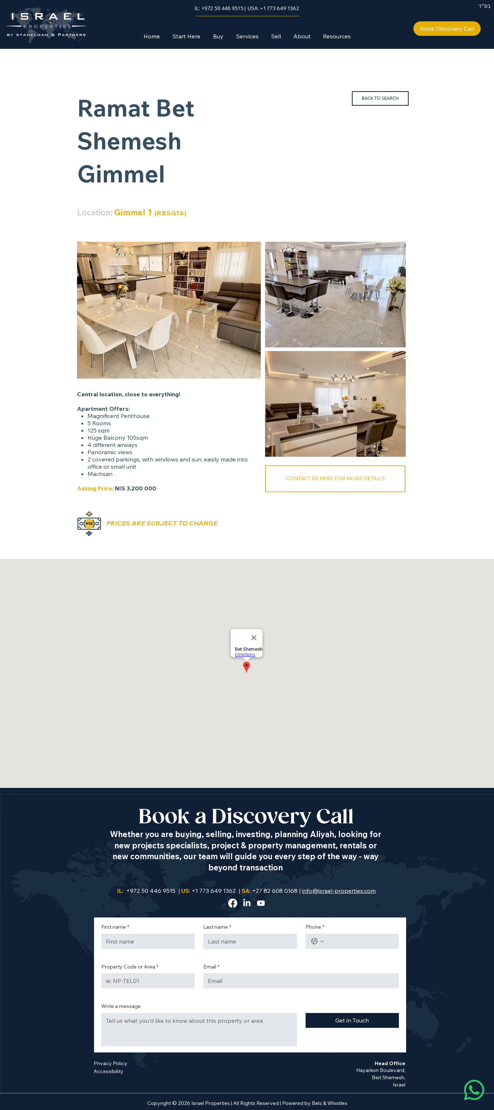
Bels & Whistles (329, 1103)
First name (115, 927)
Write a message (121, 1006)
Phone (315, 927)
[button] (218, 36)
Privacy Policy (110, 1063)
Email (211, 966)
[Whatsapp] (474, 1090)
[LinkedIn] (246, 903)
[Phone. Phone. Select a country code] (317, 941)
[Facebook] (232, 903)
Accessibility (108, 1071)
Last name (217, 927)
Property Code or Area (129, 966)
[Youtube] (260, 903)
